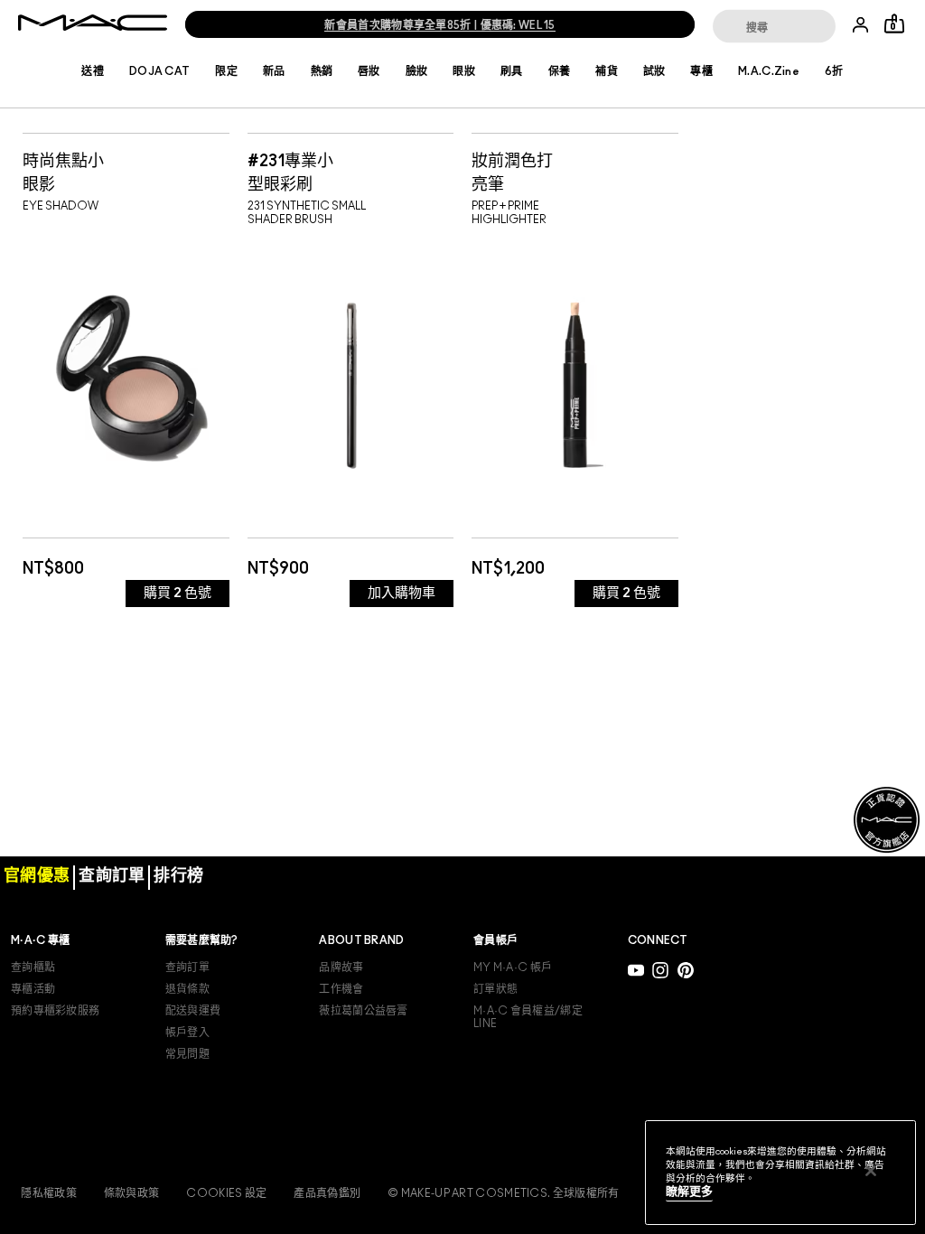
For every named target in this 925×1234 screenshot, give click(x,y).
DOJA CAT (159, 71)
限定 (226, 71)
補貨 (606, 71)
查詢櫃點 (33, 967)
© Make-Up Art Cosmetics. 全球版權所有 (503, 1193)
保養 (559, 71)
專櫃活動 (33, 989)
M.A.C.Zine (768, 71)
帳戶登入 (187, 1032)
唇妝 (369, 71)
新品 (274, 71)
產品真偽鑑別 (327, 1193)
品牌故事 (341, 967)
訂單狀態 (495, 989)
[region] (780, 1172)
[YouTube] (636, 969)
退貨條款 (187, 989)
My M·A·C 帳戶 (512, 967)
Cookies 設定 (226, 1193)
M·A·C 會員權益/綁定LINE (528, 1017)
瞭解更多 (689, 1192)
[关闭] (871, 1171)
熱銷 (322, 71)
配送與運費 (193, 1010)
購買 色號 (177, 593)
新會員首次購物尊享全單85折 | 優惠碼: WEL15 (439, 25)
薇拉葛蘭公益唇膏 (363, 1010)
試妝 (654, 71)
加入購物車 (401, 593)
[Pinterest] (685, 969)
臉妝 (417, 71)
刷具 (511, 71)
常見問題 (187, 1054)
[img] (126, 376)
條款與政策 (132, 1193)
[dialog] (126, 170)
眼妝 (464, 71)
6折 (834, 71)
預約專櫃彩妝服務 (55, 1010)
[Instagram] (660, 969)
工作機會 (341, 989)
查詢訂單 (187, 967)
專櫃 (701, 71)
